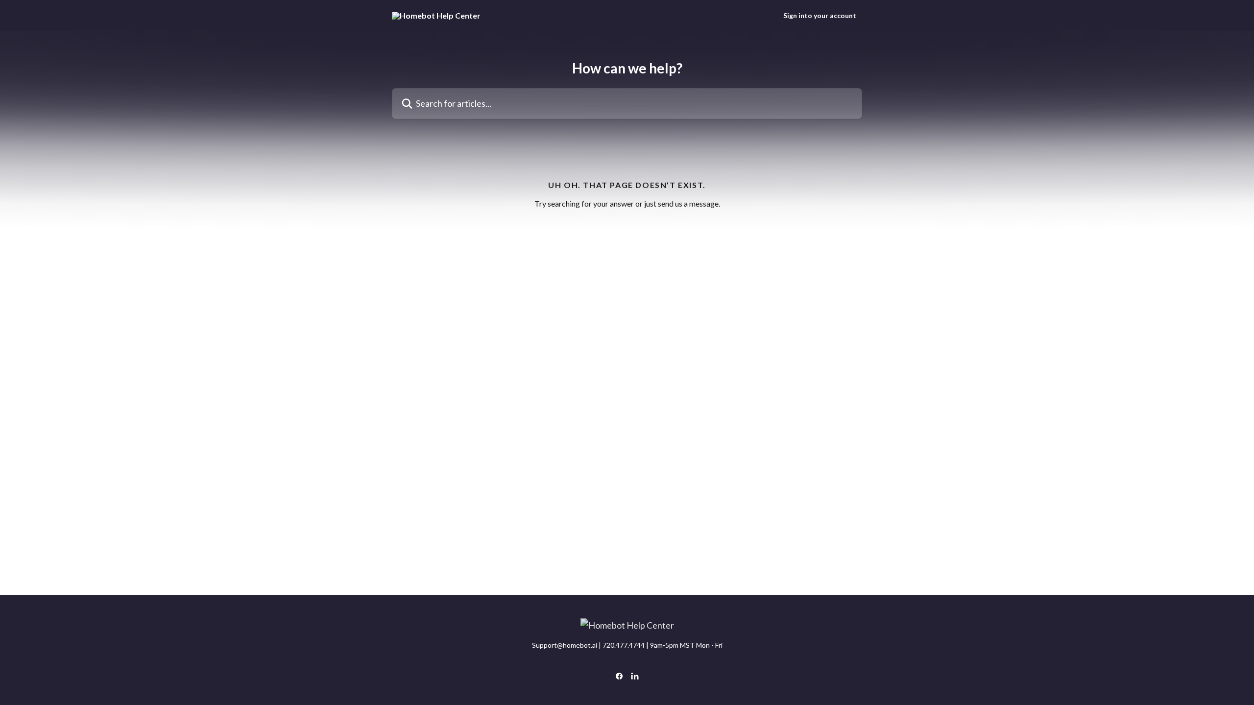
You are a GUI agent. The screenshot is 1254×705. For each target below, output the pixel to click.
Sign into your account (819, 15)
